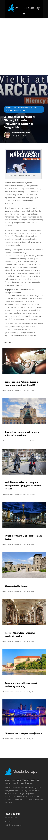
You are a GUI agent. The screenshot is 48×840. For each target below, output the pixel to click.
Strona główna (11, 817)
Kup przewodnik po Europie (25, 108)
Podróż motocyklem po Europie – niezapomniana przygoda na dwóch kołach (23, 485)
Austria (9, 108)
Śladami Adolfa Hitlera (16, 586)
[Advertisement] (24, 43)
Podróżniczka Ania (19, 390)
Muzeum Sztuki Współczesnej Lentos (23, 733)
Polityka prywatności (13, 825)
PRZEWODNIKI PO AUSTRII (15, 111)
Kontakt (8, 821)
